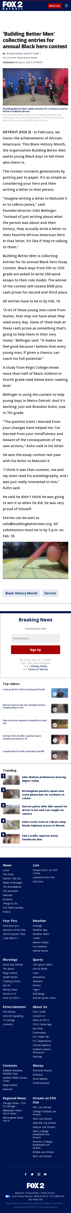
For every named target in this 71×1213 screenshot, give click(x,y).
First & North (40, 968)
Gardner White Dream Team (15, 1079)
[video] (59, 693)
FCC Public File (41, 1036)
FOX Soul (38, 881)
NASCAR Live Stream (44, 1122)
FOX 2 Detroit (9, 57)
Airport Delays (41, 942)
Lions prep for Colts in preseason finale (24, 689)
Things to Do (10, 903)
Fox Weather (40, 946)
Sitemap (37, 1056)
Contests (8, 1024)
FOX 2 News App (42, 1024)
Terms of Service (38, 669)
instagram (39, 1174)
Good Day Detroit (13, 964)
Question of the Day (14, 929)
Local (6, 870)
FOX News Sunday (13, 907)
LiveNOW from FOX (44, 877)
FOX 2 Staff (39, 1011)
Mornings (10, 959)
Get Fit (6, 985)
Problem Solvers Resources (42, 1051)
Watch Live (54, 6)
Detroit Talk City (12, 878)
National (7, 895)
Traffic (36, 938)
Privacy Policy (39, 666)
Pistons (37, 985)
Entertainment (14, 1007)
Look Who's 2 (10, 938)
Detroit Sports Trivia (14, 934)
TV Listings (9, 1020)
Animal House (40, 950)
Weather (39, 921)
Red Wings (38, 993)
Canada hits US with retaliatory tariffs (23, 751)
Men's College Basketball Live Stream (41, 1134)
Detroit (50, 593)
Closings (37, 925)
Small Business (41, 1083)
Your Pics (10, 921)
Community (39, 1032)
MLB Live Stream (42, 1118)
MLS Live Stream (42, 1156)
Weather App (40, 929)
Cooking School (11, 981)
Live (36, 865)
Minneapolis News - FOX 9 (14, 1119)
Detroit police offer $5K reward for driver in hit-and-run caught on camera (44, 810)
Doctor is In (9, 993)
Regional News (14, 1098)
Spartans (38, 981)
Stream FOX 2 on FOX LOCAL (45, 871)
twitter (32, 1174)
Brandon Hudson (15, 53)
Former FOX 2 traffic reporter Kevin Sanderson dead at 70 (22, 737)
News (7, 865)
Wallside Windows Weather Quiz (13, 1072)
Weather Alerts (41, 934)
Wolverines (39, 977)
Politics (7, 911)
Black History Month (27, 57)
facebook (25, 1174)
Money (38, 1065)
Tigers (36, 989)
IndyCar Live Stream (44, 1127)
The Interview (10, 891)
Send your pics (11, 925)
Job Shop (38, 1028)
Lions (36, 972)
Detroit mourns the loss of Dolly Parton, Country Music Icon (24, 706)
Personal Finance (42, 1070)
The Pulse (8, 874)
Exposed (7, 1089)
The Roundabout (12, 886)
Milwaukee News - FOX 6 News (13, 1112)
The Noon (8, 968)
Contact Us (39, 1016)
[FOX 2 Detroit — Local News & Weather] (13, 5)
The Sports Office (42, 964)
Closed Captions (42, 1045)
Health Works (10, 977)
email (45, 1174)
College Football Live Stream (44, 1113)
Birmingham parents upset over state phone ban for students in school (43, 794)
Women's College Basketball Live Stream (42, 1144)
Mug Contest (10, 972)
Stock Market (40, 1078)
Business (8, 899)
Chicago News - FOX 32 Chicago (14, 1104)
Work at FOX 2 (41, 1020)
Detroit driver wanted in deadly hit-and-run (25, 722)
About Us (40, 1007)
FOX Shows (9, 1011)
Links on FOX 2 (11, 997)
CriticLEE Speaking (13, 1016)
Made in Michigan (12, 882)
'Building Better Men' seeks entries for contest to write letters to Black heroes (35, 110)
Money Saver (10, 989)
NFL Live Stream (42, 1107)
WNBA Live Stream (43, 1152)
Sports (38, 959)
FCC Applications (42, 1041)
